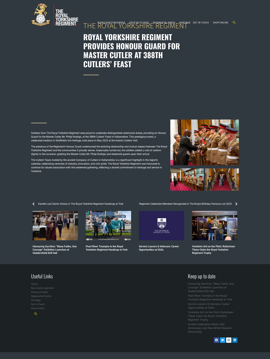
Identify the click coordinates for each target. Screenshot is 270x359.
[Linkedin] (235, 340)
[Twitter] (222, 340)
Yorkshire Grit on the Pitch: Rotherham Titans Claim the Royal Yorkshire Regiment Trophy (210, 316)
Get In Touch (201, 22)
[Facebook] (216, 340)
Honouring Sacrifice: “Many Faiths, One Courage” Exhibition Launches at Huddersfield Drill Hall (211, 287)
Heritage (184, 22)
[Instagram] (228, 340)
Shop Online (220, 22)
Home (34, 283)
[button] (234, 22)
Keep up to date (139, 22)
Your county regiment (111, 22)
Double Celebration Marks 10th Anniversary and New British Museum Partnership (210, 328)
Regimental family (164, 22)
